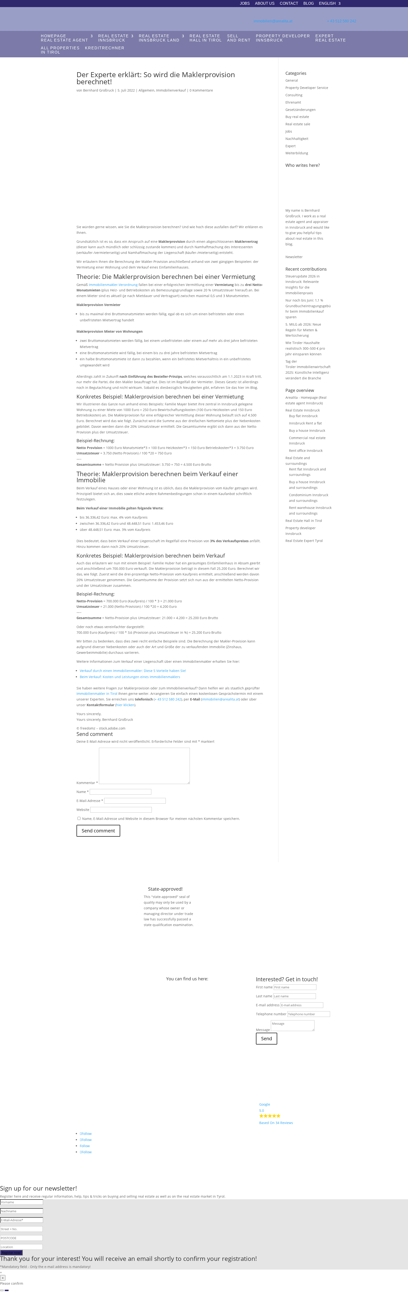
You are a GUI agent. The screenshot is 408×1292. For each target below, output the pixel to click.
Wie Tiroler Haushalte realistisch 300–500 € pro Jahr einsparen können (305, 348)
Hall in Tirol (206, 38)
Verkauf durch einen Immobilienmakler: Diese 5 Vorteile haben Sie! (133, 670)
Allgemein (146, 90)
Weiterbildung (296, 153)
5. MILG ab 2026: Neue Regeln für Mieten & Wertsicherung (303, 330)
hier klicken (125, 705)
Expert (290, 146)
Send (266, 1038)
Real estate (330, 38)
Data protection (92, 1084)
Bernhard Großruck (98, 90)
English (327, 3)
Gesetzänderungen (300, 109)
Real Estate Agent (64, 38)
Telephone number (271, 1014)
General (291, 80)
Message (263, 1030)
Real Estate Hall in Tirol (303, 520)
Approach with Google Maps (202, 1109)
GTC (83, 1091)
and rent (239, 38)
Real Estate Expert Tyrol (304, 540)
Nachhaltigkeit (296, 138)
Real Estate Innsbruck (302, 410)
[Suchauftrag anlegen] (6, 1290)
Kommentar (87, 782)
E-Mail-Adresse (89, 800)
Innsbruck (113, 38)
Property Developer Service (306, 87)
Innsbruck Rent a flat (305, 423)
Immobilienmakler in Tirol (96, 693)
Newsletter (294, 257)
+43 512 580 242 (89, 994)
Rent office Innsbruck (306, 450)
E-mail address (268, 1005)
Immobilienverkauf (171, 90)
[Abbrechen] (2, 1290)
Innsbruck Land (159, 38)
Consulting (293, 95)
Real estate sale (297, 124)
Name (82, 791)
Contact (289, 3)
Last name (264, 996)
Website (82, 809)
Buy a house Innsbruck (307, 430)
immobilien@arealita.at (273, 21)
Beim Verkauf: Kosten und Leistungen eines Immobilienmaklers (130, 677)
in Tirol (60, 50)
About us (265, 3)
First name (264, 987)
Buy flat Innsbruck (303, 416)
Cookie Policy (90, 1099)
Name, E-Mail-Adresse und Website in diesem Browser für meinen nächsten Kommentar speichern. (161, 818)
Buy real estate (297, 116)
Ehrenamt (293, 102)
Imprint (86, 1076)
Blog (308, 3)
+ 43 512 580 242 (341, 21)
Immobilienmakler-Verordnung (113, 284)
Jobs (245, 3)
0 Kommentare (201, 90)
